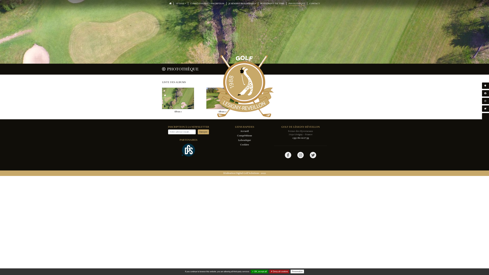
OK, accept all (260, 271)
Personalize (297, 271)
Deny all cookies (280, 271)
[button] (181, 3)
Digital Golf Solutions (247, 173)
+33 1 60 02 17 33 (300, 137)
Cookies (244, 144)
